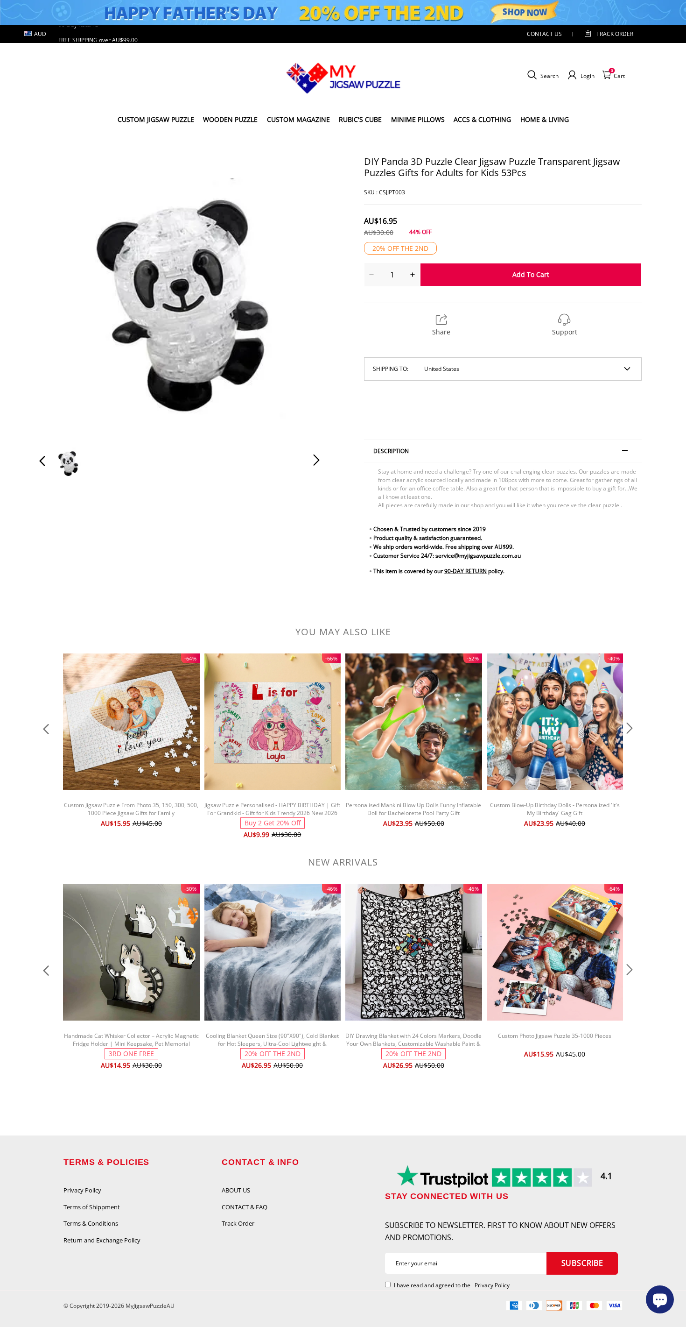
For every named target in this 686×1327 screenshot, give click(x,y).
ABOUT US (236, 1190)
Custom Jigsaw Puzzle (156, 119)
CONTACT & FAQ (244, 1207)
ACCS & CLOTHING (482, 119)
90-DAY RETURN (465, 571)
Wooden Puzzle (230, 119)
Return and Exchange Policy (101, 1240)
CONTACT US (544, 34)
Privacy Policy (82, 1190)
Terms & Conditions (90, 1223)
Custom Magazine (298, 119)
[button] (61, 295)
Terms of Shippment (91, 1207)
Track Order (614, 34)
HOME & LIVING (544, 119)
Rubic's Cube (360, 119)
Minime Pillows (418, 119)
